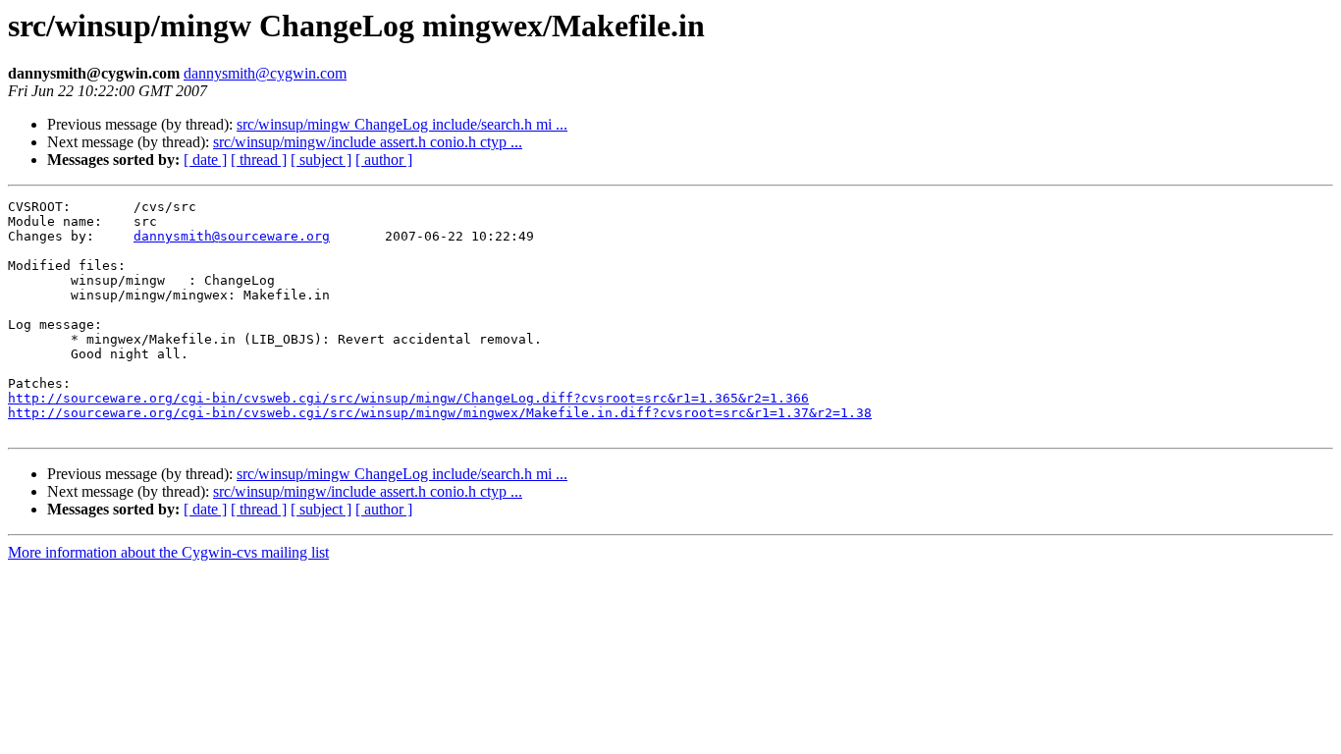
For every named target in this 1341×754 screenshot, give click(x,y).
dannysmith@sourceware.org (232, 236)
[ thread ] (259, 159)
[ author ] (383, 159)
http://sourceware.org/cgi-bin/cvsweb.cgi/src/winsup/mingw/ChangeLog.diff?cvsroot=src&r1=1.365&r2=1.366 (408, 398)
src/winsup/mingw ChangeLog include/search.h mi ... (402, 124)
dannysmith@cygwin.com (265, 73)
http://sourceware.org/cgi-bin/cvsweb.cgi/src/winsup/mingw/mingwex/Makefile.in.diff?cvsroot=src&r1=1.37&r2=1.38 (440, 412)
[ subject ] (321, 159)
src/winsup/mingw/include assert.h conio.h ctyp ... (367, 142)
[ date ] (205, 159)
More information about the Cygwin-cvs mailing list (168, 552)
